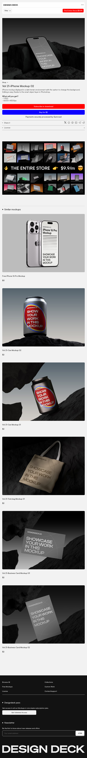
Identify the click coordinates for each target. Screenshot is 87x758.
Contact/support (51, 691)
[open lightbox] (43, 49)
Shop (4, 82)
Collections (49, 682)
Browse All (6, 682)
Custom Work (50, 687)
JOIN (80, 733)
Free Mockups (7, 687)
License (5, 691)
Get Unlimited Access (19, 712)
